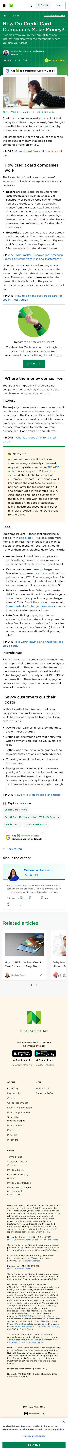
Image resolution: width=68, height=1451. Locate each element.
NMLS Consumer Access (19, 1239)
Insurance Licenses (31, 1260)
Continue (34, 1445)
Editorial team (15, 1125)
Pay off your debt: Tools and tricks (37, 794)
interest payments (47, 411)
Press (10, 1130)
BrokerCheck (26, 1329)
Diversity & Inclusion (19, 1107)
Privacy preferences (19, 1182)
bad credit (26, 537)
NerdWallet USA (37, 1407)
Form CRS (28, 1321)
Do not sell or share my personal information (19, 1191)
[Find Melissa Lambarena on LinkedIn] (36, 875)
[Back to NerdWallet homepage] (5, 16)
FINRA (22, 1316)
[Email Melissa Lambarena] (31, 875)
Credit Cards (12, 824)
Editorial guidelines (18, 1112)
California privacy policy (17, 1176)
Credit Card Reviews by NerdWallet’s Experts (32, 817)
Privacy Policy (14, 1324)
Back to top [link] (14, 848)
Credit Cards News (16, 809)
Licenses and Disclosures (45, 1239)
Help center (43, 1088)
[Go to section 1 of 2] (31, 985)
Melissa (37, 870)
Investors (12, 1139)
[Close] (63, 1421)
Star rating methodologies (16, 1119)
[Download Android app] (45, 1053)
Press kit (12, 1135)
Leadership (13, 1093)
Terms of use (14, 1157)
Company (12, 1088)
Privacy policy (15, 1170)
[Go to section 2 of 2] (36, 985)
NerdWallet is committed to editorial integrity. (30, 112)
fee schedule (53, 1326)
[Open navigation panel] (4, 5)
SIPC (28, 1316)
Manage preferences (34, 1436)
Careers (11, 1098)
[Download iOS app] (22, 1053)
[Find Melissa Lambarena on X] (26, 875)
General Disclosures (36, 1326)
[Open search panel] (30, 5)
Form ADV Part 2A (44, 1321)
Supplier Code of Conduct (17, 1163)
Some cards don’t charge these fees (29, 606)
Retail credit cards (48, 207)
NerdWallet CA (36, 1413)
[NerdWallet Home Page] (12, 5)
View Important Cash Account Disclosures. (32, 1341)
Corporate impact (17, 1103)
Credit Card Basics (36, 824)
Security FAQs (44, 1093)
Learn (15, 15)
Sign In (43, 5)
